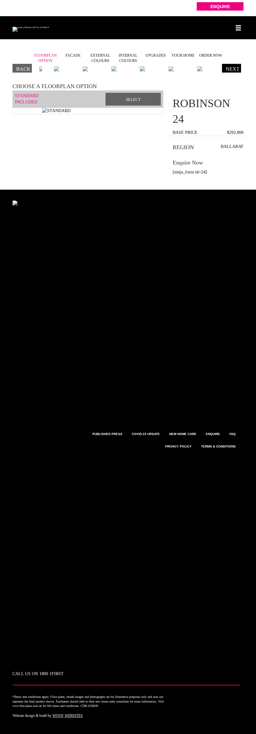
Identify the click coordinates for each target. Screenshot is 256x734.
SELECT (133, 99)
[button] (220, 6)
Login (17, 7)
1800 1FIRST (51, 673)
